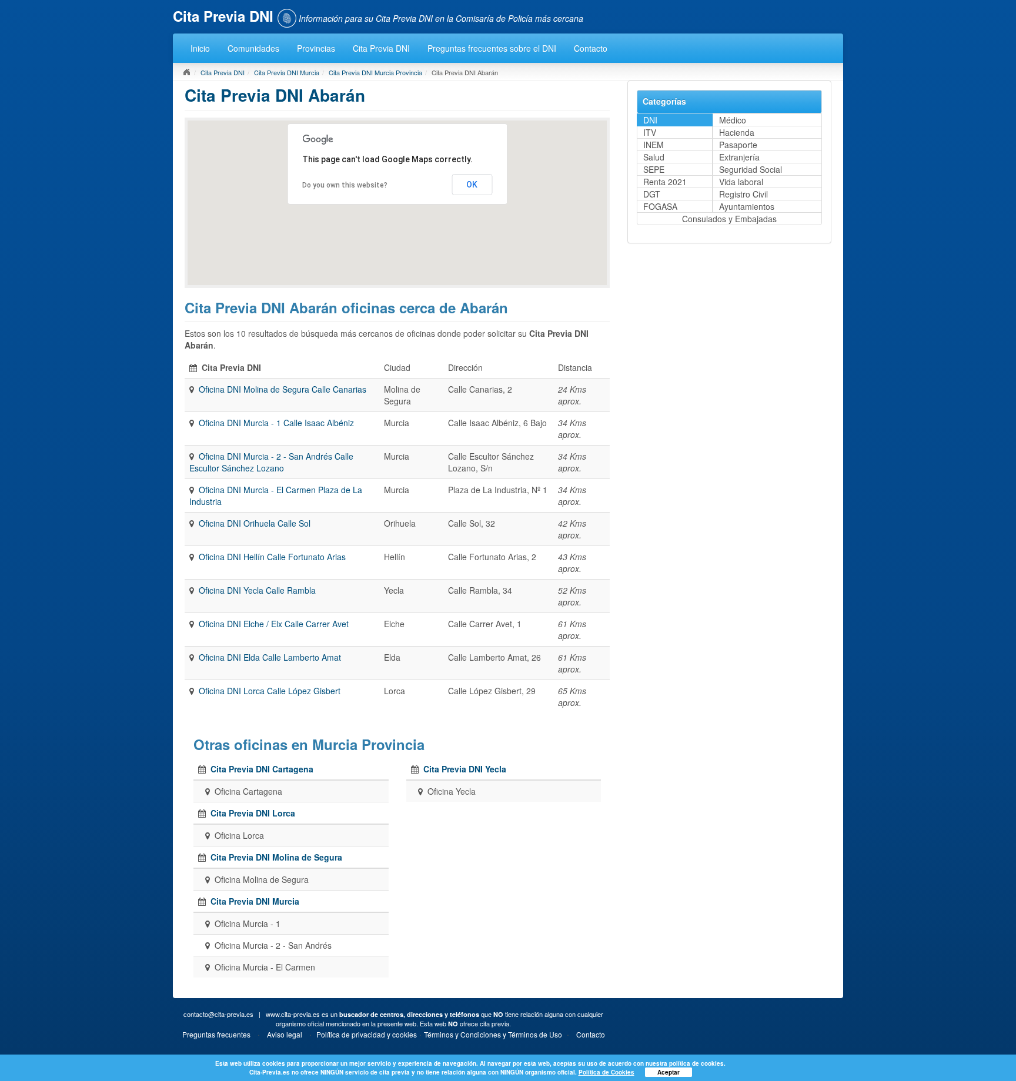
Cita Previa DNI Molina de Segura (276, 857)
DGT (651, 194)
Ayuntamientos (746, 206)
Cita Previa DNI (381, 48)
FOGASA (660, 206)
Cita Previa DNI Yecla (464, 769)
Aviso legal (284, 1034)
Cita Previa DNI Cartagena (261, 769)
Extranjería (739, 157)
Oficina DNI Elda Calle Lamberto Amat (270, 657)
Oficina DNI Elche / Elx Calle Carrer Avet (274, 624)
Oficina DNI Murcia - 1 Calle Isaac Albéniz (276, 423)
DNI (650, 120)
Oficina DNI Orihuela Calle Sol (254, 523)
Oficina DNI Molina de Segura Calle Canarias (282, 389)
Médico (732, 120)
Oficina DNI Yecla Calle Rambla (257, 590)
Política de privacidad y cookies (366, 1034)
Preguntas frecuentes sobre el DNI (491, 48)
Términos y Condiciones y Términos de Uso (493, 1034)
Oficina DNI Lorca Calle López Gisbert (269, 691)
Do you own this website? (344, 185)
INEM (653, 144)
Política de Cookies (606, 1072)
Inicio (200, 48)
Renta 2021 (665, 182)
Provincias (316, 48)
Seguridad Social (750, 169)
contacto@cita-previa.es (218, 1014)
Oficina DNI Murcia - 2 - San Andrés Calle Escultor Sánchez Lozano (271, 462)
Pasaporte (738, 144)
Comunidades (253, 48)
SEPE (653, 169)
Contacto (590, 48)
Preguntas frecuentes (216, 1034)
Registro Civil (743, 194)
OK (471, 184)
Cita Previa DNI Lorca (252, 813)
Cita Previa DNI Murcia (286, 72)
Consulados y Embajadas (729, 219)
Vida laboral (741, 182)
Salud (653, 157)
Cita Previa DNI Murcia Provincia (375, 72)
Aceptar (668, 1072)
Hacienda (736, 132)
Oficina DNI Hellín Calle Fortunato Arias (272, 557)
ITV (649, 132)
